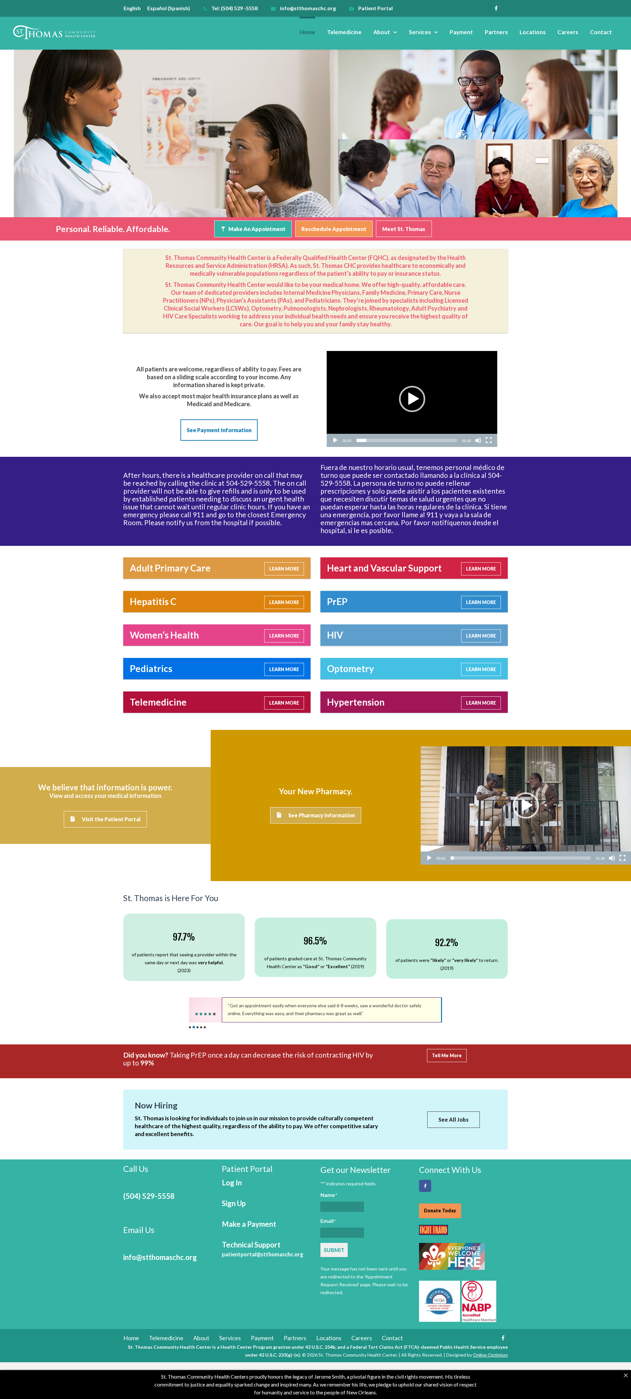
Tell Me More (447, 1055)
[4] (201, 1027)
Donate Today (440, 1210)
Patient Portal (375, 8)
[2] (194, 1027)
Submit (334, 1250)
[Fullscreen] (488, 440)
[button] (412, 399)
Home (307, 32)
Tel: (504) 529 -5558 (234, 8)
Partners (496, 32)
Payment (461, 32)
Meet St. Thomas (403, 229)
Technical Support (262, 1249)
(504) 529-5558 (149, 1196)
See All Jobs (453, 1119)
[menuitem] (135, 8)
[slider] (407, 440)
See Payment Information (219, 430)
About (381, 32)
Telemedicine (344, 32)
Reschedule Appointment (333, 229)
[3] (198, 1027)
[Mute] (478, 440)
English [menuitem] (132, 8)
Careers (567, 32)
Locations (533, 32)
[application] (412, 399)
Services (420, 32)
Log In (232, 1182)
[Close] (625, 1375)
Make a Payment (249, 1224)
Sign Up (234, 1203)
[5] (205, 1027)
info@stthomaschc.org (308, 8)
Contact (601, 32)
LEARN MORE (284, 568)
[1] (190, 1027)
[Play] (335, 440)
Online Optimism (490, 1355)
